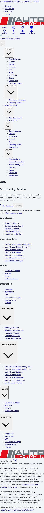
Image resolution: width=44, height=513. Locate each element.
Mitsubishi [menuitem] (13, 75)
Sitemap (8, 302)
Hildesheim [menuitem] (13, 175)
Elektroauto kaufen (12, 228)
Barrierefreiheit (10, 300)
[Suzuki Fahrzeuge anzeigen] (22, 33)
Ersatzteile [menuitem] (13, 136)
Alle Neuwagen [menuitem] (15, 59)
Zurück (19, 206)
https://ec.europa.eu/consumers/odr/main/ (17, 510)
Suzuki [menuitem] (11, 78)
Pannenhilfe (9, 8)
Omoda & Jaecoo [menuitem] (15, 83)
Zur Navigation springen (30, 1)
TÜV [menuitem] (10, 142)
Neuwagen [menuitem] (8, 49)
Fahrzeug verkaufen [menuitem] (16, 102)
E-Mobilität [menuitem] (8, 108)
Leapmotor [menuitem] (13, 81)
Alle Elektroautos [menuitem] (15, 118)
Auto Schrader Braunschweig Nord (18, 244)
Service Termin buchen (13, 234)
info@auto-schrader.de (13, 213)
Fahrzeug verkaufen (12, 231)
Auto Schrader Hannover (14, 255)
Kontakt (7, 14)
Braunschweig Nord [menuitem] (16, 162)
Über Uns (8, 11)
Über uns (8, 273)
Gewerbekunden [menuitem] (11, 105)
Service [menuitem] (7, 123)
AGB (6, 294)
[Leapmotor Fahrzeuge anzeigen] (31, 33)
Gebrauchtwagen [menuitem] (10, 86)
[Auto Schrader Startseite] (22, 24)
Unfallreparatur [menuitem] (15, 144)
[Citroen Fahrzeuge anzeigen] (22, 29)
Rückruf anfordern (12, 279)
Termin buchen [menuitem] (15, 131)
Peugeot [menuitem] (12, 67)
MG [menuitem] (10, 70)
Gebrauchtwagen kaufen (14, 226)
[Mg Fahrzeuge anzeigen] (13, 29)
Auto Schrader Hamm (13, 252)
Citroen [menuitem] (12, 61)
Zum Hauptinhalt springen (10, 1)
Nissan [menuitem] (11, 64)
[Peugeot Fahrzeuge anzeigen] (31, 29)
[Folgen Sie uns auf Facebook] (13, 461)
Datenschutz (9, 292)
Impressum (9, 289)
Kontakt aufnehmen (12, 270)
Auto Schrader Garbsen (14, 250)
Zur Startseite (8, 206)
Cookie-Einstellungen (13, 297)
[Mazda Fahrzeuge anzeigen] (4, 33)
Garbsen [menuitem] (12, 167)
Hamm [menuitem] (11, 170)
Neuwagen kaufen (12, 223)
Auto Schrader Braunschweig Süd (17, 247)
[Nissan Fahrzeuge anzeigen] (4, 29)
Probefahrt (4, 38)
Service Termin (14, 38)
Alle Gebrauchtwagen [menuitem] (17, 100)
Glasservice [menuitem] (13, 147)
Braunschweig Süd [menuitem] (16, 164)
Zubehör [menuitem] (12, 139)
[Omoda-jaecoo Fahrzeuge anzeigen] (9, 36)
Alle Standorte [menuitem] (14, 159)
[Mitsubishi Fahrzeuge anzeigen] (13, 33)
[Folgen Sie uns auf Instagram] (15, 461)
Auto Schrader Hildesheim (15, 258)
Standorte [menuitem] (8, 150)
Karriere (8, 6)
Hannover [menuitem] (13, 172)
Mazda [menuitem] (11, 72)
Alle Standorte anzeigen (14, 260)
